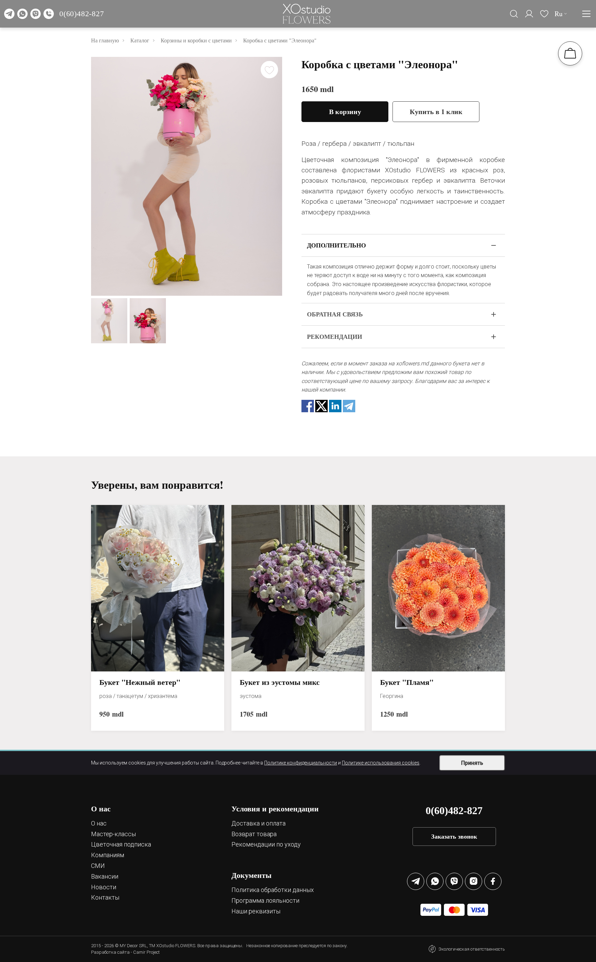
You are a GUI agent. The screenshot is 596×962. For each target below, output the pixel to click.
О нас (99, 823)
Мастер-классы (113, 834)
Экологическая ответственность (471, 949)
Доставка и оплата (258, 823)
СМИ (98, 865)
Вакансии (104, 876)
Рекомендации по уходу (266, 844)
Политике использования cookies (380, 763)
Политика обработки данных (272, 889)
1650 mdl (317, 89)
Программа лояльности (265, 900)
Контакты (105, 897)
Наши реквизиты (255, 911)
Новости (103, 887)
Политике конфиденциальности (300, 763)
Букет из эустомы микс (280, 682)
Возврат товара (254, 834)
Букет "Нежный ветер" (139, 682)
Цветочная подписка (121, 844)
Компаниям (107, 855)
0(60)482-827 (81, 13)
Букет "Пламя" (407, 682)
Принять (472, 763)
